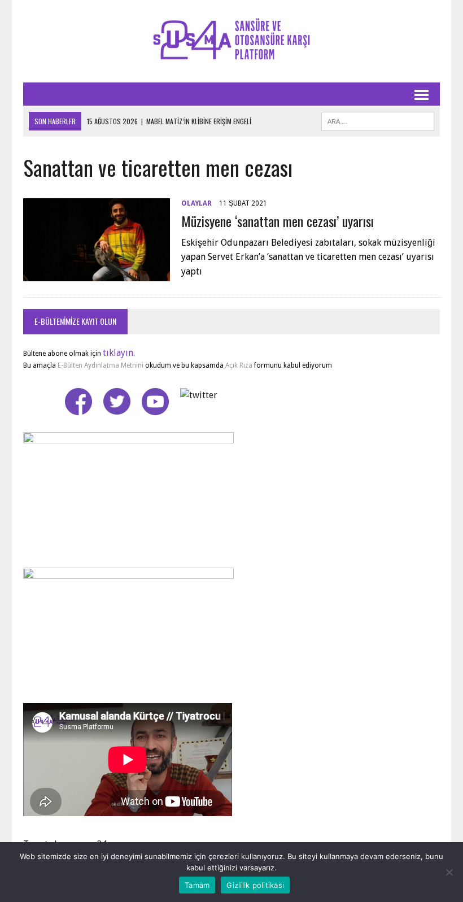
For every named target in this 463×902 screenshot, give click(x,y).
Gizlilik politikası (255, 885)
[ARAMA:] (377, 120)
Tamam (197, 885)
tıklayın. (119, 352)
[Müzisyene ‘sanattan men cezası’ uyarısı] (96, 273)
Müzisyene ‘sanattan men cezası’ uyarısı (277, 221)
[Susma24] (231, 41)
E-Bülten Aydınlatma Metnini (100, 365)
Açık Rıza (238, 365)
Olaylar (196, 203)
